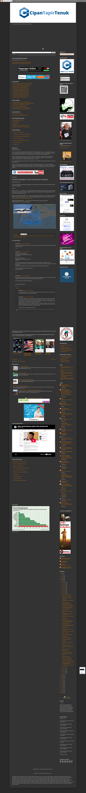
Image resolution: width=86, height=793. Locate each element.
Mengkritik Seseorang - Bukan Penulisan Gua (21, 102)
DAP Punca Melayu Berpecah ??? (66, 448)
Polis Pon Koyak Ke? (65, 609)
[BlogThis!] (22, 234)
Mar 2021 (64, 670)
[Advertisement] (36, 42)
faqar (62, 470)
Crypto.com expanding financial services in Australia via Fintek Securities (66, 373)
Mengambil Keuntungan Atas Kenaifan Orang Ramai (22, 83)
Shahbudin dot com (65, 475)
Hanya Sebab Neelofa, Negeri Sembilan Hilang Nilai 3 (67, 621)
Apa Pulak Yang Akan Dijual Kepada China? (21, 467)
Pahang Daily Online (65, 389)
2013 (62, 686)
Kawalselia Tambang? (65, 361)
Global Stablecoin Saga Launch (66, 568)
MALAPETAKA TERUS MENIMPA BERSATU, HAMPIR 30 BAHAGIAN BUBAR (67, 477)
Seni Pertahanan (16, 122)
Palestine (36, 235)
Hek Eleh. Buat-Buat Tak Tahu (67, 652)
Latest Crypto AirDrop (64, 562)
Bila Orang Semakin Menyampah (68, 661)
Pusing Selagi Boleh (17, 478)
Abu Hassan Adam (64, 481)
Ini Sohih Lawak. (65, 627)
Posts (62, 77)
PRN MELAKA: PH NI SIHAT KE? (66, 409)
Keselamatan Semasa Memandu (67, 356)
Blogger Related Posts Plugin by (18, 356)
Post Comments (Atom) (21, 361)
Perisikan (39, 235)
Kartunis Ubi (63, 494)
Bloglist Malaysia (64, 461)
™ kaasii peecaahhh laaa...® (66, 447)
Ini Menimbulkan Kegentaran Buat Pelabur (67, 614)
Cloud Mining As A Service (66, 567)
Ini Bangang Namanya (66, 649)
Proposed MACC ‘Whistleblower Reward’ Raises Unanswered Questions (66, 425)
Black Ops (15, 124)
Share (81, 672)
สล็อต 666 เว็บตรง (64, 495)
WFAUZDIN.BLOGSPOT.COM (66, 451)
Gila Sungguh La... (65, 650)
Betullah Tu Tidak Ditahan (66, 596)
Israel (22, 235)
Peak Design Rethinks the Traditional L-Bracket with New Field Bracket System (67, 444)
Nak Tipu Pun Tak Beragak (67, 659)
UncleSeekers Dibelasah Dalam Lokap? (20, 472)
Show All (72, 508)
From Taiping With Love (17, 476)
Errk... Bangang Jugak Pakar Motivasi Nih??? (21, 136)
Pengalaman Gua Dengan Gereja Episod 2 (21, 90)
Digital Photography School (66, 441)
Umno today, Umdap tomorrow (66, 499)
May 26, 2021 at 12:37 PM (25, 243)
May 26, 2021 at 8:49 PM (24, 275)
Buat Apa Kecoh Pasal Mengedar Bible (20, 87)
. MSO (62, 398)
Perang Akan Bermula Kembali (67, 605)
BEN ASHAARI (64, 403)
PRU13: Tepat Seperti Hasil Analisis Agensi (21, 104)
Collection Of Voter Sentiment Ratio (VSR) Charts (22, 108)
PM (42, 235)
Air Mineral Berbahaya (65, 360)
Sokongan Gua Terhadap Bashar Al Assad (20, 115)
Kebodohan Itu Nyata (66, 623)
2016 (62, 681)
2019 (62, 676)
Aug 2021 (64, 588)
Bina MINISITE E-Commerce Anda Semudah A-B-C (21, 63)
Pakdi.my (63, 437)
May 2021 (64, 593)
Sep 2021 (64, 587)
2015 (62, 683)
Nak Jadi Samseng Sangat (67, 657)
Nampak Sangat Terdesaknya (67, 634)
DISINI (24, 60)
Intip (19, 235)
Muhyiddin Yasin (31, 235)
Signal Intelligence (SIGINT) (18, 120)
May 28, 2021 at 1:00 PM (28, 290)
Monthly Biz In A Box (64, 351)
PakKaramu (63, 429)
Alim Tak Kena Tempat (17, 142)
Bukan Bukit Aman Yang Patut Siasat (19, 480)
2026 (62, 573)
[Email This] (21, 234)
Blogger (50, 773)
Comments (63, 79)
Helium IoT (63, 564)
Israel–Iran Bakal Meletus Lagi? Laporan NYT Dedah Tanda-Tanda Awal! (66, 504)
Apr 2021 (64, 668)
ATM (15, 235)
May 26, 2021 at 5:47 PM (24, 251)
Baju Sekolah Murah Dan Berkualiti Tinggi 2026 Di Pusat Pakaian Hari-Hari (67, 486)
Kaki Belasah (63, 433)
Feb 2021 (64, 671)
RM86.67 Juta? (16, 144)
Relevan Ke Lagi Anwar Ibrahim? (68, 616)
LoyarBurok (63, 466)
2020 (62, 675)
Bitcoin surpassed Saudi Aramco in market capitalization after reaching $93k (67, 379)
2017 (62, 680)
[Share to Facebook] (25, 234)
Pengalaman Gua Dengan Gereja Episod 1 (21, 89)
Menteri (27, 235)
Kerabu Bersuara (64, 502)
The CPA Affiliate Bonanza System (67, 350)
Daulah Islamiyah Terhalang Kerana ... (20, 97)
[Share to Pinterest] (26, 234)
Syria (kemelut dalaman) (17, 113)
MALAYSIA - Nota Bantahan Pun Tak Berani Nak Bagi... (27, 354)
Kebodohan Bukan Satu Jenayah (68, 631)
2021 (62, 581)
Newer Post (14, 359)
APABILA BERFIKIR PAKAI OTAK (66, 430)
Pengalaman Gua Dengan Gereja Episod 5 (21, 94)
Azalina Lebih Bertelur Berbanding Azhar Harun (67, 603)
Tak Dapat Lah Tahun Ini (66, 645)
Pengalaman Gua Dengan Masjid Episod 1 (21, 95)
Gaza (18, 235)
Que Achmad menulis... (65, 484)
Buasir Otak (63, 418)
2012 (62, 687)
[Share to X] (23, 234)
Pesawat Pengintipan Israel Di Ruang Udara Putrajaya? (67, 608)
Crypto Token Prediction (65, 558)
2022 (62, 579)
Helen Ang (63, 498)
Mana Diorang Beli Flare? (66, 639)
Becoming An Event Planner (66, 348)
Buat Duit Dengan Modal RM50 (65, 161)
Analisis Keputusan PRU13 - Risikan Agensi (21, 107)
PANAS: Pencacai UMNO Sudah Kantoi (20, 385)
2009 (62, 692)
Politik (51, 235)
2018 (62, 678)
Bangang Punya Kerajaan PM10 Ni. (19, 461)
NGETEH (62, 452)
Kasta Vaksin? (64, 666)
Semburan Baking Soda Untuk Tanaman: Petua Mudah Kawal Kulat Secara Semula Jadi (67, 457)
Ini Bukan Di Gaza (65, 619)
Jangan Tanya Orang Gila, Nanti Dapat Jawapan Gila (68, 663)
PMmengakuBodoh (46, 235)
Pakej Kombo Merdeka (65, 434)
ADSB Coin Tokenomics (65, 559)
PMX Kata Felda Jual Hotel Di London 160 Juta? (22, 134)
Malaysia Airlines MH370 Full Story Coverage (21, 125)
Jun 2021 (64, 591)
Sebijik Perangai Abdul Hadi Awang (19, 463)
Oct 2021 (63, 585)
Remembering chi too (64, 467)
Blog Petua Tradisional (65, 455)
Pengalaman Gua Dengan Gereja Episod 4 (21, 93)
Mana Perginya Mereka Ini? (67, 637)
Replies (18, 288)
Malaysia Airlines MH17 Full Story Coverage (21, 126)
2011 (62, 689)
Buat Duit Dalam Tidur (64, 147)
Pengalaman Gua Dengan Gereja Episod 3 (21, 91)
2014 (62, 684)
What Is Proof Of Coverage (65, 565)
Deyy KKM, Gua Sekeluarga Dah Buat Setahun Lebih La (68, 625)
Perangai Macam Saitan (65, 357)
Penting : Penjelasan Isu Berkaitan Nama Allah (21, 86)
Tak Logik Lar (64, 617)
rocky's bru (63, 412)
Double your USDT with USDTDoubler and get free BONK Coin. (67, 367)
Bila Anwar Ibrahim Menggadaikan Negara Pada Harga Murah (30, 390)
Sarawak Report (64, 423)
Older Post (53, 359)
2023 (62, 578)
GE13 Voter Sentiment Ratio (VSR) (19, 106)
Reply (16, 248)
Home (34, 359)
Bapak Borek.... (64, 641)
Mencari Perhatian (65, 633)
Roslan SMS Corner (65, 408)
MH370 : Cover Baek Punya (18, 138)
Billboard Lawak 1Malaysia (18, 132)
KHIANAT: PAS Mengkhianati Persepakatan (21, 140)
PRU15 (53, 235)
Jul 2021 (63, 590)
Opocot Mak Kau (65, 636)
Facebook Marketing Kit (65, 347)
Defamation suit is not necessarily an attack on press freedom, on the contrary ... (67, 414)
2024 (62, 576)
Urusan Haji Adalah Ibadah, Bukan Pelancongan (22, 84)
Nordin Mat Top (16, 121)
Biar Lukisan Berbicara (66, 656)
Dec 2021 (64, 582)
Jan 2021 (64, 673)
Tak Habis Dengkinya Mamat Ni (67, 665)
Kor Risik (24, 235)
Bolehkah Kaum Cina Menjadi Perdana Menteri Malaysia (23, 103)
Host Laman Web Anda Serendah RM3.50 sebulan (21, 62)
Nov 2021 (64, 584)
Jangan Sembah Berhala (66, 594)
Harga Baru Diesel (64, 359)
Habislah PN (15, 474)
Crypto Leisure (64, 561)
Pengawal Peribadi (16, 352)
